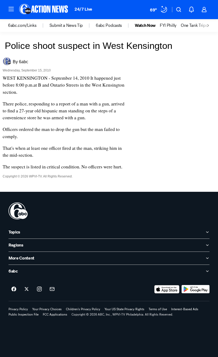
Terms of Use (158, 309)
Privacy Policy (18, 309)
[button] (11, 9)
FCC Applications (55, 314)
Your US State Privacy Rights (124, 309)
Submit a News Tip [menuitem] (66, 25)
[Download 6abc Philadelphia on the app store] (167, 289)
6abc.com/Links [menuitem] (22, 25)
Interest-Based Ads (184, 309)
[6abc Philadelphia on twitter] (26, 289)
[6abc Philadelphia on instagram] (39, 289)
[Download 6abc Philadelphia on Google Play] (195, 289)
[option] (28, 25)
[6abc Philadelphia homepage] (44, 9)
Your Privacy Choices (47, 309)
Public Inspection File (24, 314)
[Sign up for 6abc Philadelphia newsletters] (52, 289)
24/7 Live (83, 9)
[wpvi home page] (18, 210)
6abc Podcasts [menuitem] (109, 25)
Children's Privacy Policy (83, 309)
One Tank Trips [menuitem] (194, 25)
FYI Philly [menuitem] (168, 25)
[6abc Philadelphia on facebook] (14, 289)
